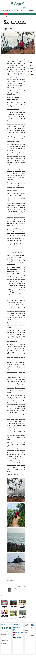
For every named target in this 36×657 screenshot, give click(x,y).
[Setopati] (6, 627)
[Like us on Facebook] (14, 10)
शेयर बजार (26, 629)
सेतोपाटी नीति (27, 634)
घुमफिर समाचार (3, 16)
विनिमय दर (26, 627)
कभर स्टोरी (5, 14)
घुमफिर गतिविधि (13, 16)
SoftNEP (33, 656)
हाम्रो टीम (32, 635)
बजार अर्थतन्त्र (15, 14)
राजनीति (10, 14)
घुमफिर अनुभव (8, 16)
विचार (25, 14)
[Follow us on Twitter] (16, 10)
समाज (28, 14)
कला (31, 14)
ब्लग (34, 14)
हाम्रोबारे (26, 632)
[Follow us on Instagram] (17, 10)
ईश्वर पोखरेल (10, 28)
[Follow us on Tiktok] (18, 10)
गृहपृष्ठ (26, 625)
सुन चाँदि (26, 630)
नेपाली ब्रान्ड (20, 14)
